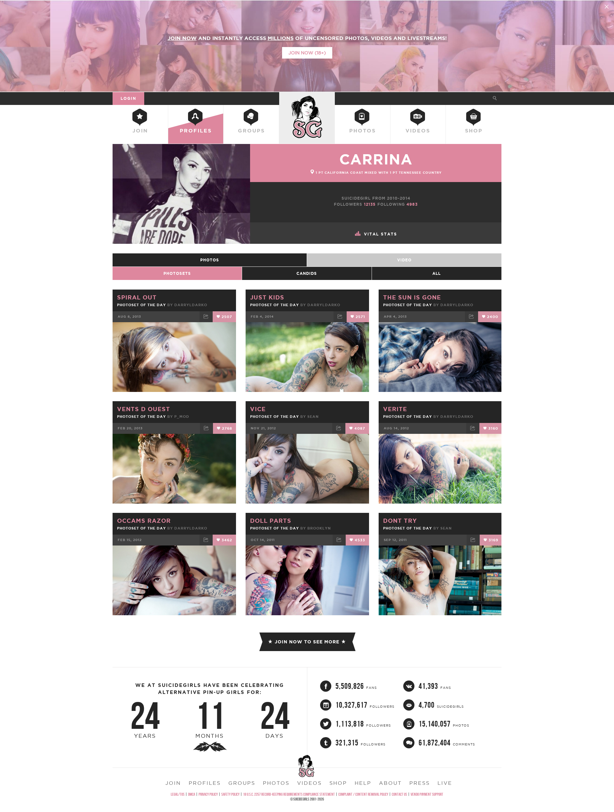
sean (313, 416)
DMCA (191, 794)
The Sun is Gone (412, 297)
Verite (395, 409)
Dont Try (400, 520)
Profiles (196, 130)
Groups (251, 130)
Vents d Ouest (143, 409)
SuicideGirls (307, 98)
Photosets (177, 273)
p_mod (181, 416)
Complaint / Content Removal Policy (363, 794)
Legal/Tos (178, 794)
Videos (417, 130)
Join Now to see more (307, 641)
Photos (362, 130)
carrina (376, 159)
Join (140, 130)
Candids (306, 273)
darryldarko (190, 305)
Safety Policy (230, 794)
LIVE (444, 783)
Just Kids (267, 297)
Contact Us (399, 794)
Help (363, 783)
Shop (474, 130)
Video (404, 260)
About (390, 783)
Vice (258, 409)
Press (419, 783)
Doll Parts (270, 520)
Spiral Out (137, 297)
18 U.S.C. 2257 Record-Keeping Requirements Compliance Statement (289, 794)
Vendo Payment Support (427, 794)
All (436, 273)
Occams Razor (144, 520)
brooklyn (319, 528)
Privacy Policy (208, 794)
